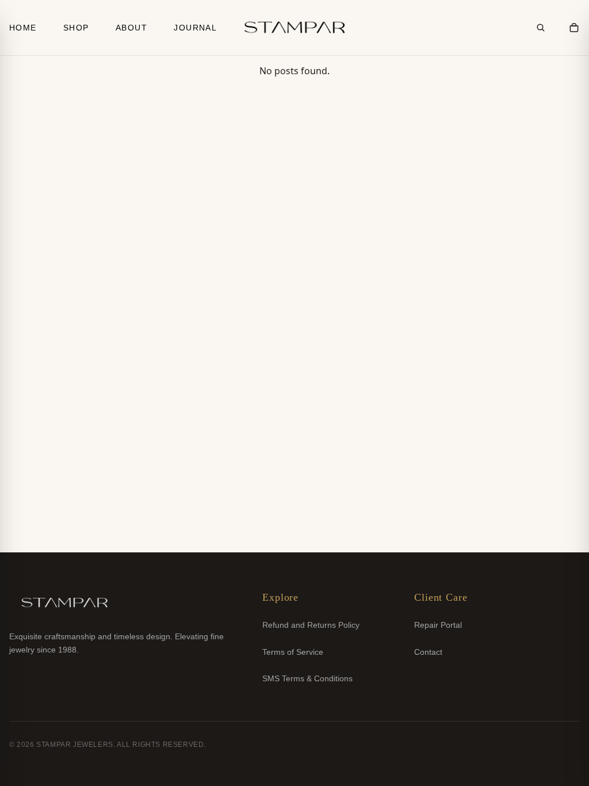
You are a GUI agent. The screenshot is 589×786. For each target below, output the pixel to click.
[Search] (540, 27)
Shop (76, 27)
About (131, 27)
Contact (428, 652)
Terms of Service (292, 652)
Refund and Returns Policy (310, 624)
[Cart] (574, 27)
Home (23, 27)
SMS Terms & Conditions (307, 678)
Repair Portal (438, 624)
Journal (195, 27)
